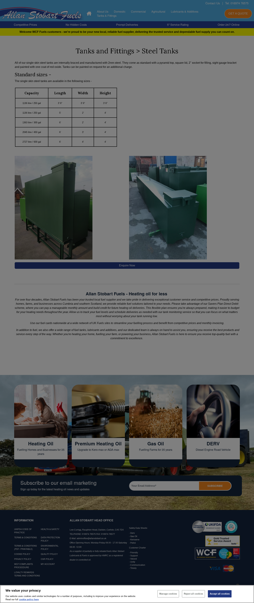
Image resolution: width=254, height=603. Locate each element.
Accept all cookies (220, 593)
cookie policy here (29, 599)
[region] (127, 594)
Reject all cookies (193, 593)
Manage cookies (168, 593)
